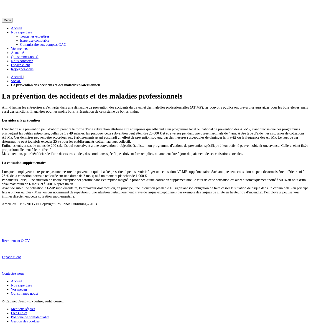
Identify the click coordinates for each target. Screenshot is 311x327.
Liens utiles (19, 313)
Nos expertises (21, 32)
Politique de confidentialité (30, 317)
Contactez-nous (13, 273)
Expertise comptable (34, 40)
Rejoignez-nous (22, 69)
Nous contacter (22, 61)
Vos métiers (19, 49)
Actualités (18, 53)
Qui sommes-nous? (24, 57)
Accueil (16, 28)
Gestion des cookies (25, 321)
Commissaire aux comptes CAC (43, 44)
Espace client (20, 65)
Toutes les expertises (34, 36)
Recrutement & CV (16, 241)
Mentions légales (23, 309)
